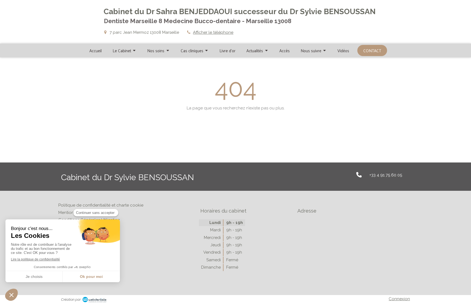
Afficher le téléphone (213, 32)
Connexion (399, 298)
